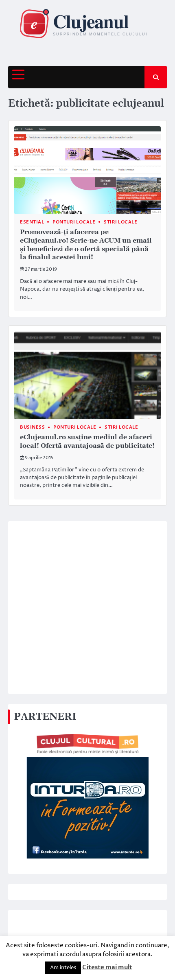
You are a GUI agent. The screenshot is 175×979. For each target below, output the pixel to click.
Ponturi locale (73, 222)
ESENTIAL (32, 222)
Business (32, 427)
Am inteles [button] (63, 967)
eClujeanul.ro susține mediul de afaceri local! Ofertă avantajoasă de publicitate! (87, 441)
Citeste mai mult (107, 967)
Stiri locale (120, 222)
